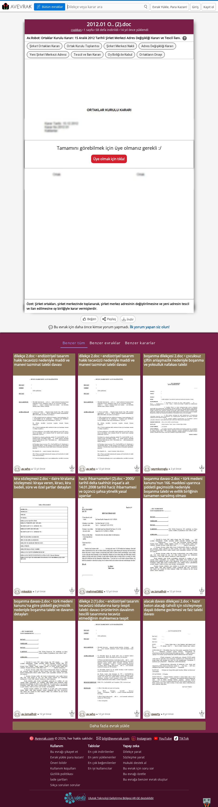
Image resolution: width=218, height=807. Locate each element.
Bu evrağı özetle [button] (134, 774)
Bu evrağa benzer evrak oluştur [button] (145, 779)
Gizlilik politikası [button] (61, 774)
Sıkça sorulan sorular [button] (65, 785)
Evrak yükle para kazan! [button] (67, 757)
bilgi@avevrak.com (115, 738)
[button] (146, 7)
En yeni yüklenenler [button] (102, 757)
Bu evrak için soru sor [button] (138, 768)
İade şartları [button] (58, 779)
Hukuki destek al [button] (134, 763)
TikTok (184, 738)
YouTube (165, 738)
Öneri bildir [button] (58, 763)
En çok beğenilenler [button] (102, 763)
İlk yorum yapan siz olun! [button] (149, 327)
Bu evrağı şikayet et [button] (64, 752)
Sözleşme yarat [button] (134, 757)
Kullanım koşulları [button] (63, 768)
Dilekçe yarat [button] (132, 752)
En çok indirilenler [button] (101, 752)
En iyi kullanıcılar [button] (100, 768)
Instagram (144, 738)
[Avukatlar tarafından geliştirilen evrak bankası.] (16, 6)
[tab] (73, 343)
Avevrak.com (44, 738)
